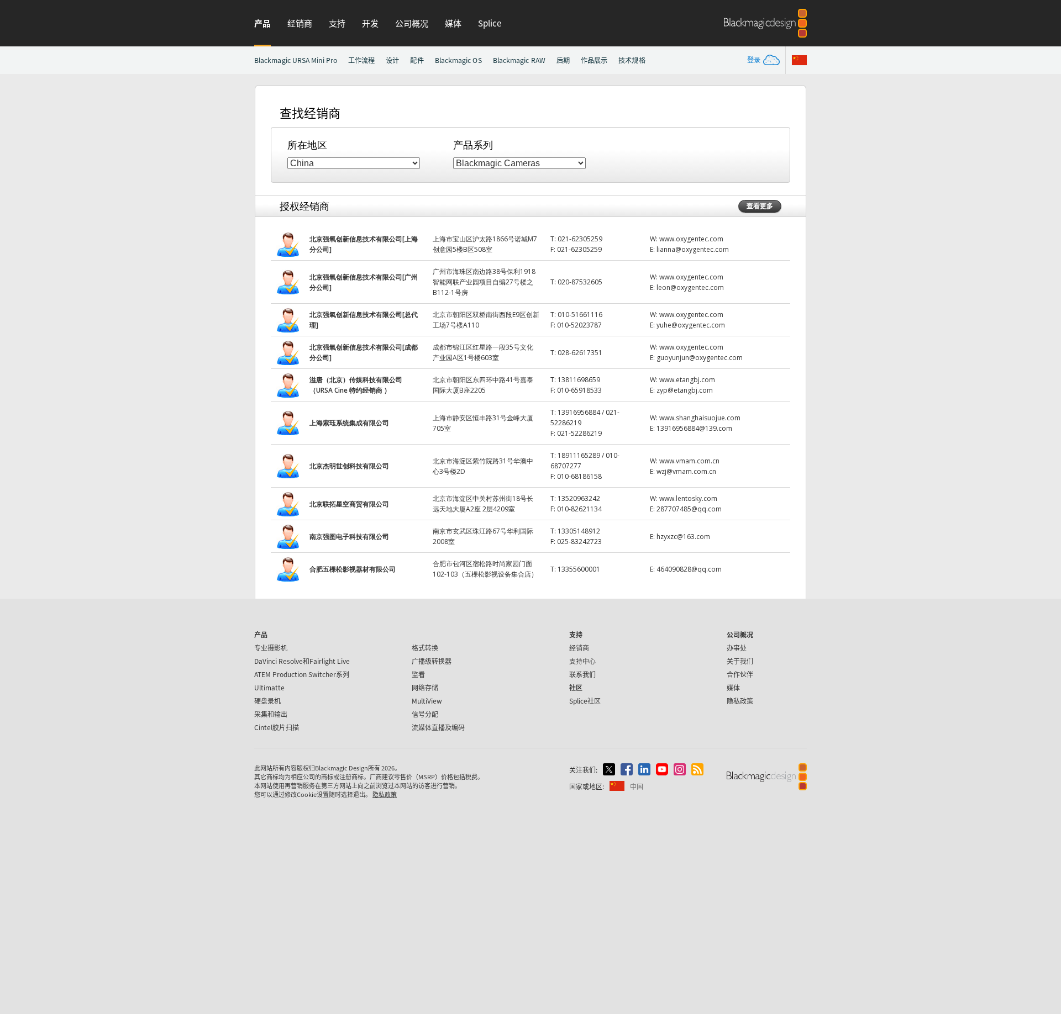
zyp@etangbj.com (684, 390)
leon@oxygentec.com (690, 287)
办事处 (737, 647)
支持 (337, 23)
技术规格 (631, 60)
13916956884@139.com (694, 428)
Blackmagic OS (458, 60)
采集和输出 (270, 714)
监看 (418, 674)
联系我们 (582, 674)
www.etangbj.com (687, 379)
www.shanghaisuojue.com (699, 417)
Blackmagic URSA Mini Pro (295, 60)
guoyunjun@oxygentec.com (699, 357)
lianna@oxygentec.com (692, 249)
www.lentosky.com (688, 498)
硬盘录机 (267, 700)
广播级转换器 (431, 661)
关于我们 (740, 661)
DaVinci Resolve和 (302, 661)
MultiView (427, 700)
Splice (489, 23)
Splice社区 (585, 700)
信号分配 (425, 714)
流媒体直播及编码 (438, 727)
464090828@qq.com (689, 569)
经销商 (299, 23)
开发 (370, 23)
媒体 (453, 23)
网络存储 (425, 687)
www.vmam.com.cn (689, 461)
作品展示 (594, 60)
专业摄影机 (270, 647)
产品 (262, 23)
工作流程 (361, 60)
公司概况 (411, 23)
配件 (416, 60)
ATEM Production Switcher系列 (301, 674)
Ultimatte (269, 687)
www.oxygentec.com (691, 239)
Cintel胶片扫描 (276, 727)
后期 (563, 60)
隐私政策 (740, 700)
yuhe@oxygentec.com (690, 325)
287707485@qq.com (689, 509)
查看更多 (760, 205)
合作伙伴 (740, 674)
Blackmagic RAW (519, 60)
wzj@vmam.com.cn (686, 471)
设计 (392, 60)
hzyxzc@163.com (683, 536)
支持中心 (582, 661)
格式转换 (425, 647)
